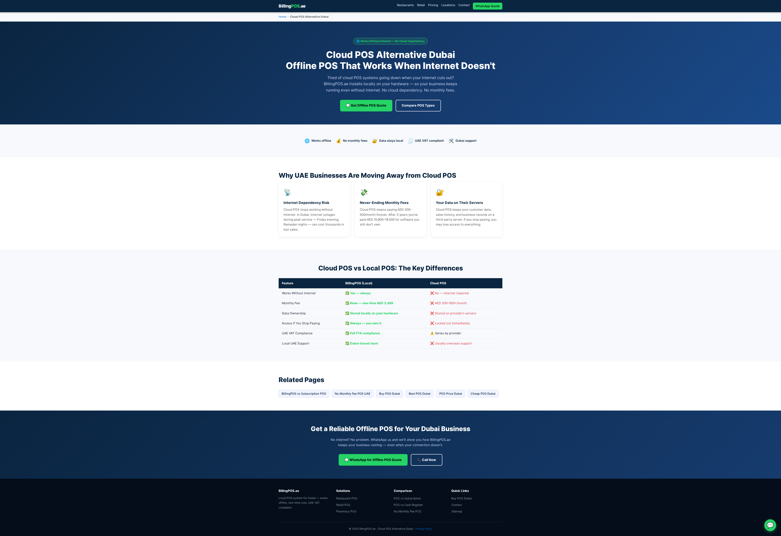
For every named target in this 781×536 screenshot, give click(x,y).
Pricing (433, 5)
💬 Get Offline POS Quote (366, 105)
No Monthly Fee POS (407, 511)
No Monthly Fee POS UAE (352, 393)
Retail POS (343, 505)
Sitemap (456, 511)
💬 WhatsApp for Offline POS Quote (373, 460)
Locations (448, 5)
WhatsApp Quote (488, 6)
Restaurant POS (346, 498)
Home (282, 16)
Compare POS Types (418, 105)
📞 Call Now (426, 460)
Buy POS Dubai (389, 393)
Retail (421, 5)
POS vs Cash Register (408, 505)
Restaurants (405, 5)
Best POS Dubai (420, 393)
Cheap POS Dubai (483, 393)
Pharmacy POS (346, 511)
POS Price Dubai (450, 393)
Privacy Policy (423, 528)
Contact (464, 5)
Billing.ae (292, 6)
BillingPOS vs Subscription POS (304, 393)
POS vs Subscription (407, 498)
